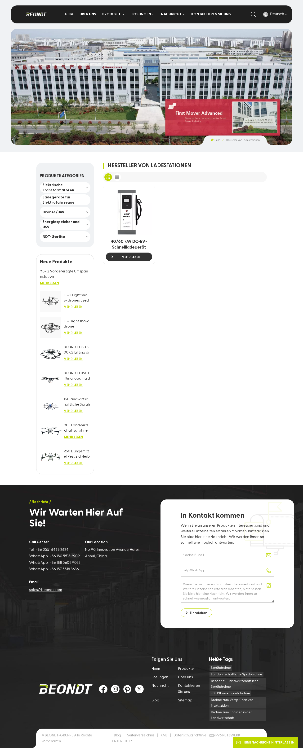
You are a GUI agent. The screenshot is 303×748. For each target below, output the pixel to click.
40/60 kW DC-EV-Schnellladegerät (129, 244)
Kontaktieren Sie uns (211, 14)
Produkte (186, 669)
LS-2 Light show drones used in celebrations (76, 298)
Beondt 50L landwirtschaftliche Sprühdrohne (234, 683)
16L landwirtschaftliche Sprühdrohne (77, 402)
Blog (155, 700)
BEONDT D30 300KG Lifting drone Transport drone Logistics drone (77, 350)
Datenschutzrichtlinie (190, 735)
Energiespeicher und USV (61, 224)
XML (163, 735)
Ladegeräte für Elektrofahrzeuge (59, 199)
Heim (69, 14)
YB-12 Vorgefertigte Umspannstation (64, 274)
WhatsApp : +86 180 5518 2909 (54, 556)
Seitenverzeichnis (141, 735)
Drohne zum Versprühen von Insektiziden (232, 702)
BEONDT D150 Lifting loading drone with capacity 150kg (77, 376)
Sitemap (185, 700)
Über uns (88, 14)
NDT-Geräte (54, 237)
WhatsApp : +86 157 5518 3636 (54, 569)
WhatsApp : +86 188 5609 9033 (54, 563)
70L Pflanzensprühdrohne (230, 693)
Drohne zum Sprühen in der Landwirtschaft (231, 715)
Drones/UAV (53, 212)
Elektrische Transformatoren (58, 187)
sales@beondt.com (45, 590)
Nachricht (171, 14)
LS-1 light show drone (76, 323)
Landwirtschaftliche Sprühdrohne (236, 674)
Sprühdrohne (221, 667)
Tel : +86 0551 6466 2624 (48, 550)
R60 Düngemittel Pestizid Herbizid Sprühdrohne (77, 454)
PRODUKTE (112, 14)
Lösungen (141, 14)
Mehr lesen (49, 283)
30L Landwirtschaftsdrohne (76, 428)
